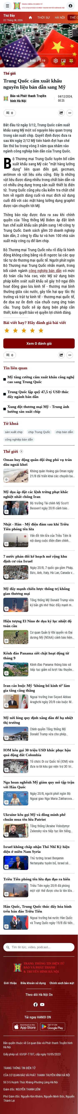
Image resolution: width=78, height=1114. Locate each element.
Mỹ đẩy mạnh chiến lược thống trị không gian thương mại (36, 591)
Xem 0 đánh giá (39, 343)
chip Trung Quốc (39, 432)
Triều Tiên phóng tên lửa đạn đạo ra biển (36, 879)
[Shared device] (61, 113)
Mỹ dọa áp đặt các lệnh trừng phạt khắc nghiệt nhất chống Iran (35, 494)
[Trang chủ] (30, 17)
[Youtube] (42, 1005)
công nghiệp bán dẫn (45, 270)
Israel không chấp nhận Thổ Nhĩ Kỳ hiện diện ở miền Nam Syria (36, 849)
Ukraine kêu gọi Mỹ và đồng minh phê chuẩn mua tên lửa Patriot (34, 817)
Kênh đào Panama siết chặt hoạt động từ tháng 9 (36, 655)
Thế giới (9, 73)
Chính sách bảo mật (62, 983)
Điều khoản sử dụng (33, 983)
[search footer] (8, 947)
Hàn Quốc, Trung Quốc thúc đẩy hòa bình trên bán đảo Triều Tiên (37, 908)
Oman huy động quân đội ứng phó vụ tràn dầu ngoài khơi (37, 462)
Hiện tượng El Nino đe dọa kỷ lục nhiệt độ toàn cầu (37, 623)
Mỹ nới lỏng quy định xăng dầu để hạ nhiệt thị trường (38, 720)
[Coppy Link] (69, 113)
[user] (70, 6)
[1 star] (6, 331)
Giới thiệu (10, 983)
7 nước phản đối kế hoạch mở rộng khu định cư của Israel (35, 558)
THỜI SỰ (43, 17)
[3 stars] (23, 331)
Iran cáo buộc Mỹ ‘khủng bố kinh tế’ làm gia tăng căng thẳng (36, 688)
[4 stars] (32, 331)
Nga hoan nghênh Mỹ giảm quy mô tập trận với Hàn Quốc (38, 784)
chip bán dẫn (64, 432)
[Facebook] (35, 1005)
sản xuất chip (13, 432)
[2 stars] (15, 331)
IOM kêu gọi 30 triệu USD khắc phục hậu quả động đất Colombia (37, 752)
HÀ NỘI (60, 17)
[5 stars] (40, 331)
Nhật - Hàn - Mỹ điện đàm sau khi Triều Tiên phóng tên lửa (36, 526)
